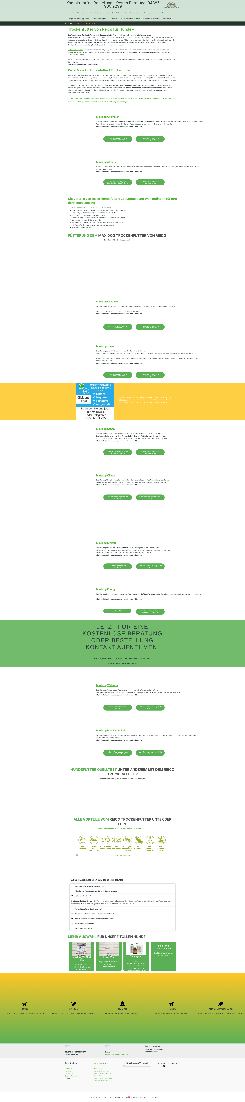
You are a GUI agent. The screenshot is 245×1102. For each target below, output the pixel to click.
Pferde (171, 1009)
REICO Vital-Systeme (75, 50)
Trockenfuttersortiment (133, 37)
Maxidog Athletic (106, 161)
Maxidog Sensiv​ (105, 428)
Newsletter (98, 1076)
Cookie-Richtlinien (71, 1076)
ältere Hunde (176, 735)
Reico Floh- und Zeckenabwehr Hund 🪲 (125, 19)
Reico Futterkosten (97, 13)
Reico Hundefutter (113, 13)
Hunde (24, 1009)
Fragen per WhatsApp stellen (79, 19)
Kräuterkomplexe (221, 1009)
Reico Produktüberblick (77, 13)
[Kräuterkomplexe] (220, 1003)
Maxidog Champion (107, 116)
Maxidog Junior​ (105, 346)
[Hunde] (24, 1003)
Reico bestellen (149, 13)
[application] (86, 13)
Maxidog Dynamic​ (107, 301)
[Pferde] (171, 1003)
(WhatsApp (123, 400)
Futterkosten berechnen (151, 19)
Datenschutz (69, 1073)
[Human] (122, 1003)
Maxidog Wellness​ (107, 685)
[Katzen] (73, 1003)
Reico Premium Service (102, 1073)
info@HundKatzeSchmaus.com (116, 1054)
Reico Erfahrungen (99, 19)
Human (122, 1009)
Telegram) (139, 402)
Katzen (73, 1009)
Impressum (69, 1068)
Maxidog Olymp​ (105, 475)
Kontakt (162, 13)
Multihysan (167, 19)
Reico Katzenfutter (132, 13)
